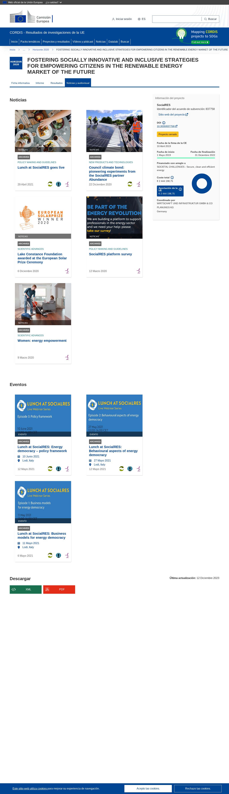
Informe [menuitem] (40, 83)
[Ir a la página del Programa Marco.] (16, 63)
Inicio (14, 41)
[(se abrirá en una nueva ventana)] (37, 16)
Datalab (113, 41)
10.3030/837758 (165, 126)
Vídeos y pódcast (83, 41)
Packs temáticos (30, 41)
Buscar (125, 41)
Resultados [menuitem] (57, 83)
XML (28, 589)
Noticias (101, 41)
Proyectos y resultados (56, 41)
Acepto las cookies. (148, 788)
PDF (62, 589)
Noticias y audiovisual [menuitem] (78, 83)
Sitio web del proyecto (171, 115)
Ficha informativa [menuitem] (20, 83)
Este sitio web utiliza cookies (30, 788)
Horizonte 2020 (41, 49)
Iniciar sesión (124, 19)
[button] (141, 19)
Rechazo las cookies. (198, 788)
